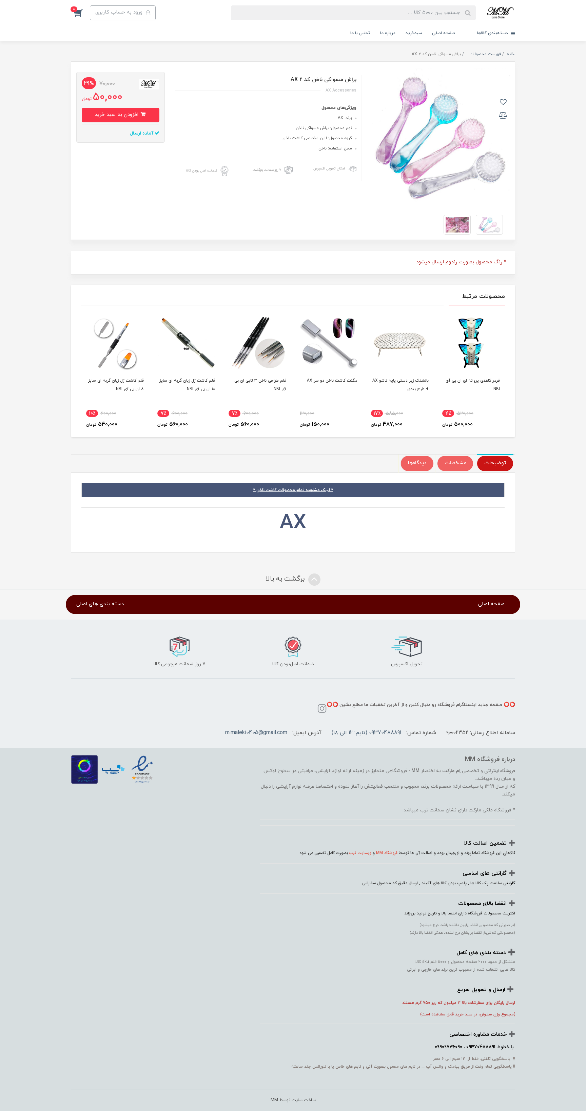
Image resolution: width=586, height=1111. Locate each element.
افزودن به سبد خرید (117, 114)
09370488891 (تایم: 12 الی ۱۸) (366, 732)
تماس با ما (360, 33)
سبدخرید (414, 33)
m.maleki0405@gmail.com (256, 732)
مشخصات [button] (455, 463)
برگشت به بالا (286, 579)
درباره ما (387, 33)
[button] (80, 12)
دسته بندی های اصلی (100, 604)
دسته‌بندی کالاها (493, 33)
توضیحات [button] (495, 463)
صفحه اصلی (443, 33)
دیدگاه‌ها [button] (417, 463)
